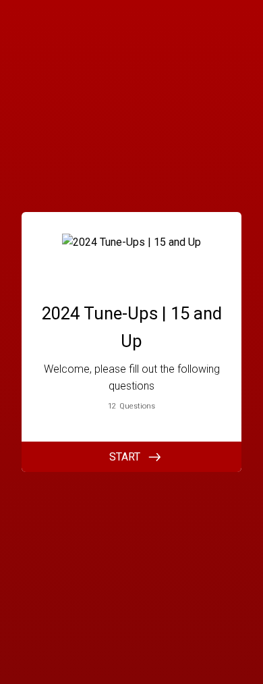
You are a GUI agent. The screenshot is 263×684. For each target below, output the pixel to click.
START (124, 456)
